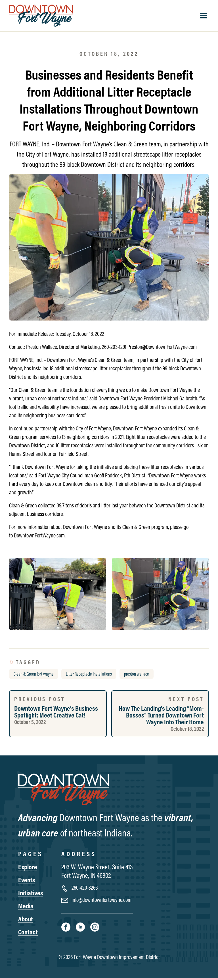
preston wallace (136, 674)
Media (25, 906)
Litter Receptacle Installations (89, 674)
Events (26, 879)
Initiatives (30, 893)
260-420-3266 (84, 887)
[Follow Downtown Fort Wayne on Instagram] (94, 926)
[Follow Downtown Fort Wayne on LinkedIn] (81, 926)
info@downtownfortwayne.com (100, 899)
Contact (28, 932)
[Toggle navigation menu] (203, 15)
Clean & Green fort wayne (34, 674)
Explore (27, 866)
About (25, 919)
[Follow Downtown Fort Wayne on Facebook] (66, 926)
